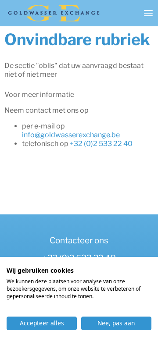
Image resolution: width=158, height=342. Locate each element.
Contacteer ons (79, 240)
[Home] (54, 13)
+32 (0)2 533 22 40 (101, 143)
